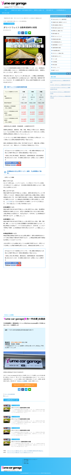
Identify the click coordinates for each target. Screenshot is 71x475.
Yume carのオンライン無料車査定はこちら (24, 385)
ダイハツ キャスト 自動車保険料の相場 (21, 441)
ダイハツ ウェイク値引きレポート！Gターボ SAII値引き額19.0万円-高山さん (25, 450)
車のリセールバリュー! (57, 36)
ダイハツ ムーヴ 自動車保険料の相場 (20, 419)
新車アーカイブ (55, 70)
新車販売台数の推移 (56, 39)
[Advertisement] (15, 280)
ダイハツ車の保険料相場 (10, 394)
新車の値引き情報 (5, 12)
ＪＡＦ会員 (9, 201)
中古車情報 (54, 61)
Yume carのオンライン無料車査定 (59, 19)
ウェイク (6, 396)
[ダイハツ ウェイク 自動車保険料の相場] (26, 32)
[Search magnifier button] (70, 16)
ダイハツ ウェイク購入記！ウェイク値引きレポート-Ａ (20, 452)
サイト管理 (26, 460)
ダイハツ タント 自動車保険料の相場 (20, 430)
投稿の (26, 463)
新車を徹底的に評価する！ (27, 10)
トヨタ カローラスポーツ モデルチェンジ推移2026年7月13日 (60, 88)
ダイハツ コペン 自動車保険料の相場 (20, 407)
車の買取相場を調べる (61, 10)
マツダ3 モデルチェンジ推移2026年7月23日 (60, 84)
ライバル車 (54, 59)
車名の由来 (54, 64)
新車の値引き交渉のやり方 (57, 27)
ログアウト (26, 462)
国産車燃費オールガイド (57, 44)
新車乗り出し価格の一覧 (39, 10)
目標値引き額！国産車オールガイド (16, 11)
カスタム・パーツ (56, 67)
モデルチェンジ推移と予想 (57, 53)
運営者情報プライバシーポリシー (30, 459)
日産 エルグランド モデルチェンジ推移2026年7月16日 (60, 97)
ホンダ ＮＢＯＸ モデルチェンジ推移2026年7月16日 (60, 92)
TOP (6, 10)
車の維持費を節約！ (56, 50)
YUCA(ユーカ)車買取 (22, 381)
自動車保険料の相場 (56, 47)
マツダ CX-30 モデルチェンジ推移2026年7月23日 (60, 81)
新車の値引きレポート (57, 56)
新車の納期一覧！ (50, 10)
